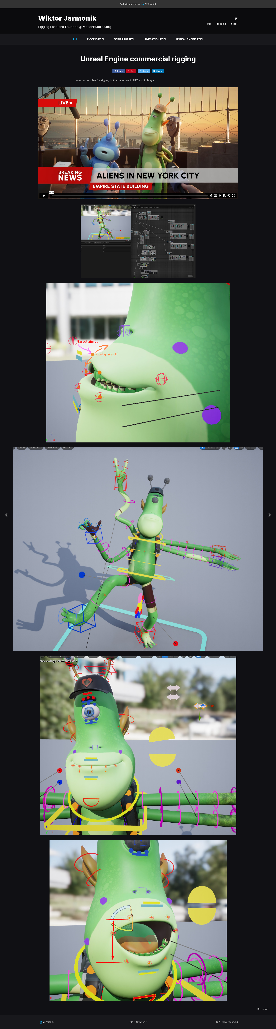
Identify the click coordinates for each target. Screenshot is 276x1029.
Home (208, 23)
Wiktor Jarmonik (67, 18)
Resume (221, 23)
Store (234, 23)
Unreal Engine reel (189, 39)
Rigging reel (95, 39)
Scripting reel (124, 39)
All (75, 39)
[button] (263, 1009)
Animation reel (155, 39)
